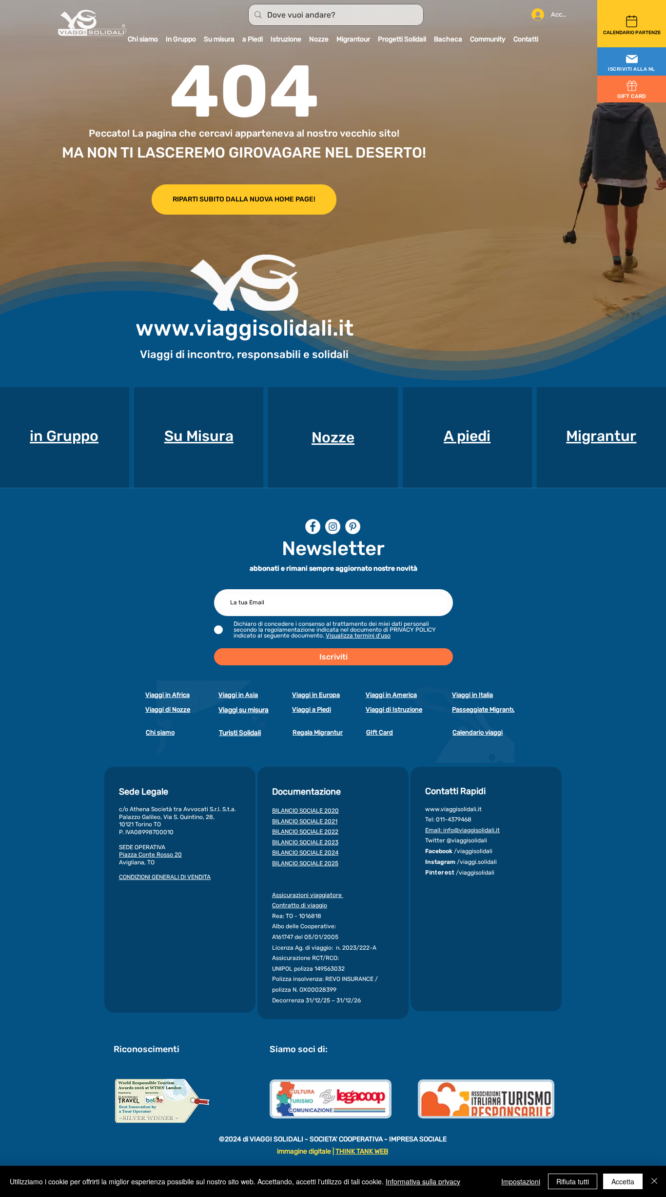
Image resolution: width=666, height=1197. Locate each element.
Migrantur (601, 436)
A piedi (467, 436)
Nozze (333, 437)
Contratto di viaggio (299, 905)
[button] (631, 62)
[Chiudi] (654, 1181)
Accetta (622, 1181)
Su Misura (199, 436)
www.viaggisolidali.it (244, 328)
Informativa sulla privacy (423, 1181)
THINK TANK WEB (361, 1151)
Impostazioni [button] (520, 1181)
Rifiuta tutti (572, 1181)
